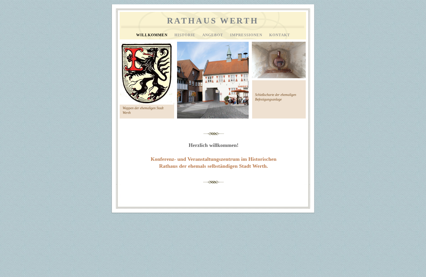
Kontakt (279, 35)
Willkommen (152, 35)
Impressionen (246, 35)
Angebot (213, 35)
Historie (185, 35)
